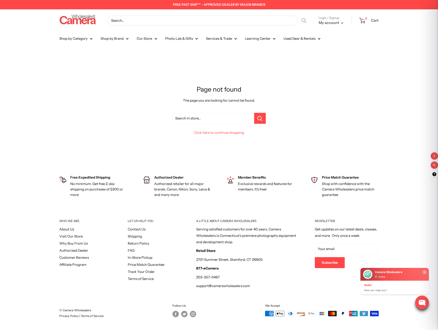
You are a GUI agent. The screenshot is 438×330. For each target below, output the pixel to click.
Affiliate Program (72, 264)
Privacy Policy (69, 316)
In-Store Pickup (140, 257)
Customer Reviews (74, 257)
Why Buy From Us (73, 243)
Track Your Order (141, 271)
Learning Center (258, 38)
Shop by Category (73, 38)
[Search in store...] (260, 118)
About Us (66, 229)
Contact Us (137, 229)
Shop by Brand (112, 38)
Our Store (144, 38)
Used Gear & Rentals (299, 38)
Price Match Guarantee (146, 264)
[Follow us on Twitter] (184, 314)
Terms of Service (141, 279)
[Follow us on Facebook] (175, 314)
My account (329, 22)
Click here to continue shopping (219, 132)
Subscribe (330, 262)
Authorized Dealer (73, 250)
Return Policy (138, 243)
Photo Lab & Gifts (179, 38)
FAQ (131, 250)
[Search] (304, 21)
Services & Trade (219, 38)
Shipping (135, 236)
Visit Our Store (71, 236)
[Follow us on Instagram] (193, 314)
